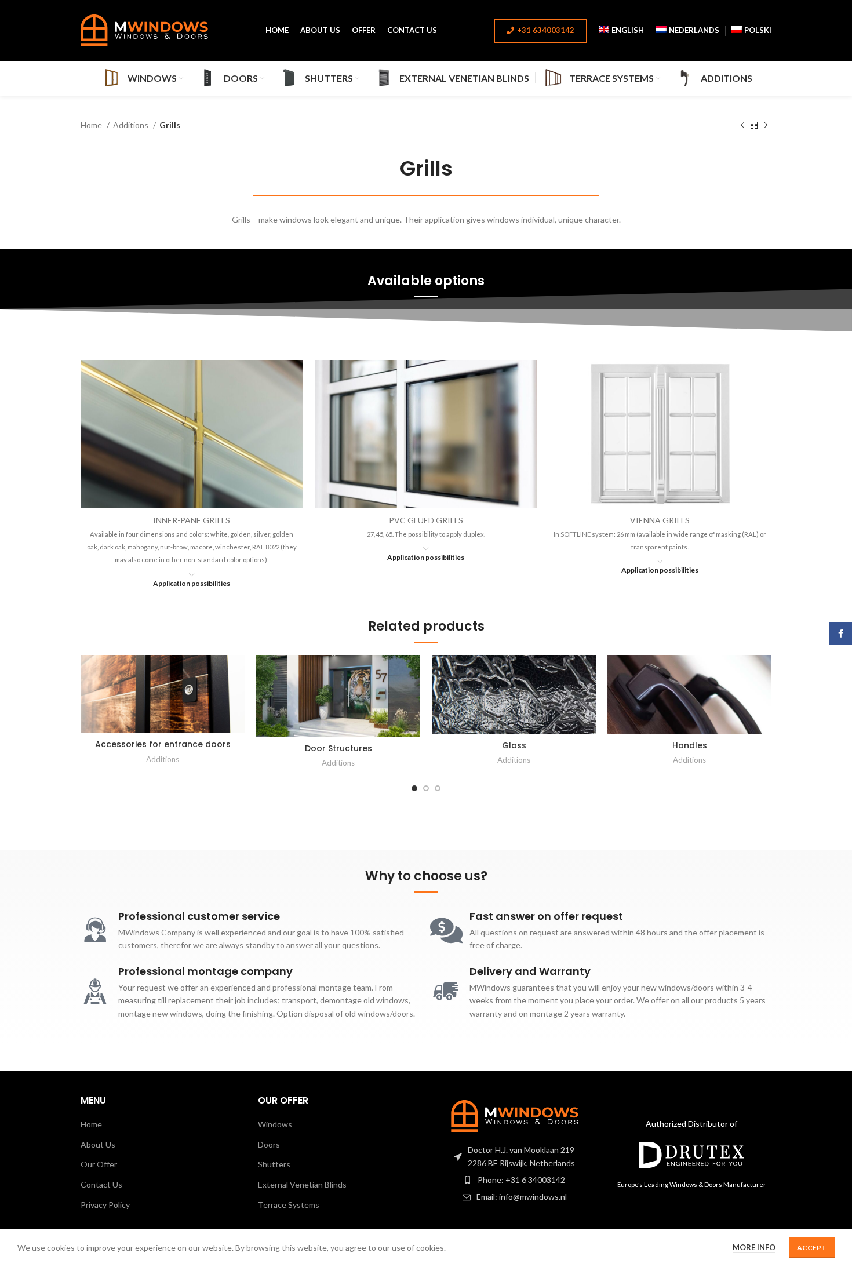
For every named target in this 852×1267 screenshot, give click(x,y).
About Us (98, 1144)
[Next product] (765, 126)
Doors (269, 1144)
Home (92, 125)
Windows (275, 1124)
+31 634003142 (545, 30)
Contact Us (101, 1184)
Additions (131, 125)
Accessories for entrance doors (163, 744)
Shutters (274, 1164)
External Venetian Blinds (302, 1184)
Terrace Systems (288, 1205)
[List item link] (515, 1180)
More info (754, 1247)
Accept (811, 1247)
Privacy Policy (105, 1205)
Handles (689, 745)
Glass (514, 745)
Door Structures (338, 748)
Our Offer (99, 1164)
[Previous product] (742, 126)
